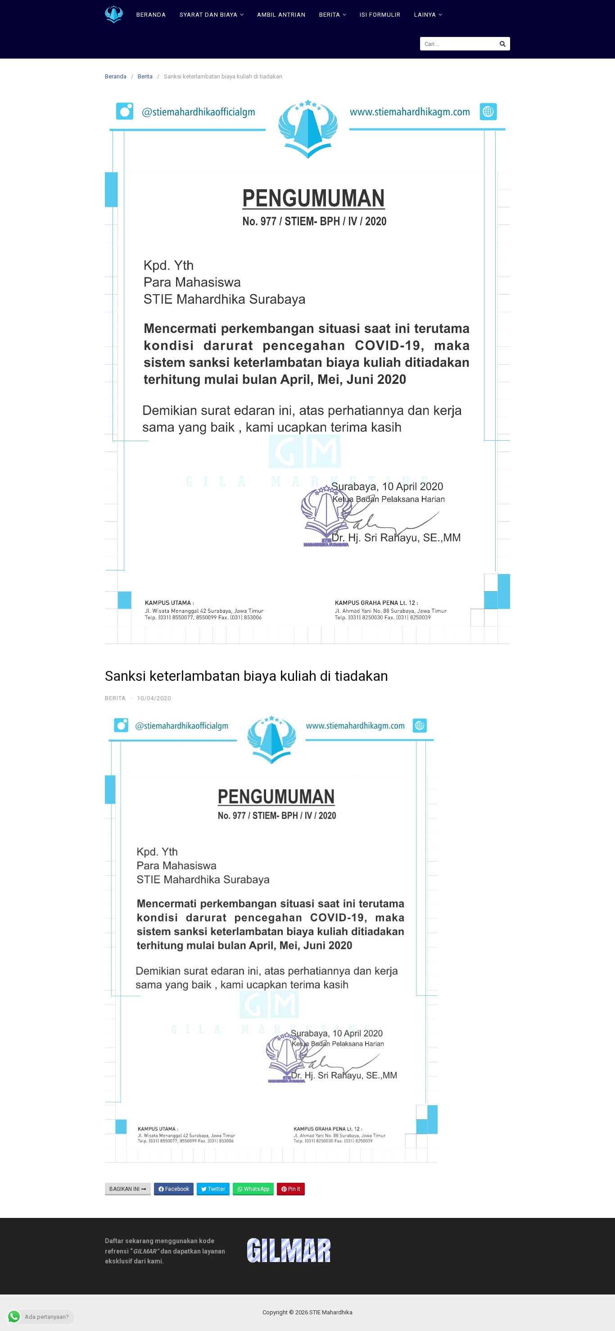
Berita (145, 76)
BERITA (329, 14)
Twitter (216, 1189)
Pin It (293, 1189)
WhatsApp (256, 1189)
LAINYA (425, 14)
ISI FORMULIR (380, 14)
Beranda (116, 76)
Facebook (176, 1189)
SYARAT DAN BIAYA (209, 14)
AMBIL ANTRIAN (281, 14)
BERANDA (151, 14)
